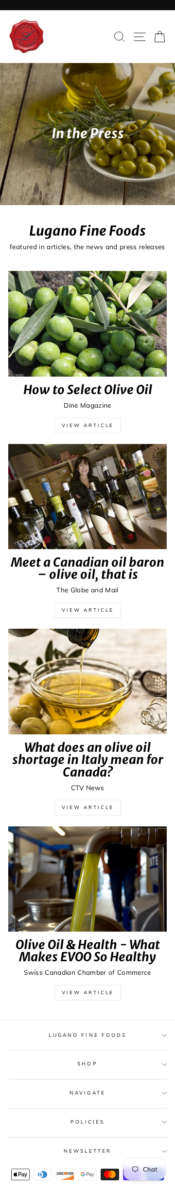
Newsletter (88, 1151)
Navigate (87, 1093)
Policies (87, 1122)
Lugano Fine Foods (87, 1035)
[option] (87, 134)
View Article (88, 425)
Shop (87, 1064)
